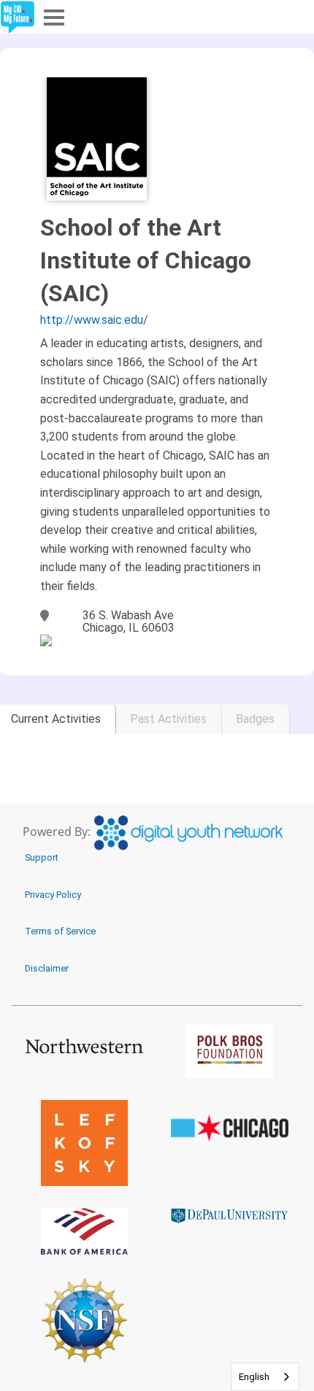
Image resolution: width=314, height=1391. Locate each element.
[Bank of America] (84, 1231)
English (254, 1376)
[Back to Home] (17, 17)
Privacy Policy (53, 894)
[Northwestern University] (84, 1045)
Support (41, 857)
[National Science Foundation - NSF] (84, 1319)
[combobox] (265, 1377)
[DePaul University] (229, 1215)
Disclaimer (47, 968)
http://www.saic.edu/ (94, 320)
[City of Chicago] (229, 1128)
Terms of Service (60, 931)
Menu (52, 16)
